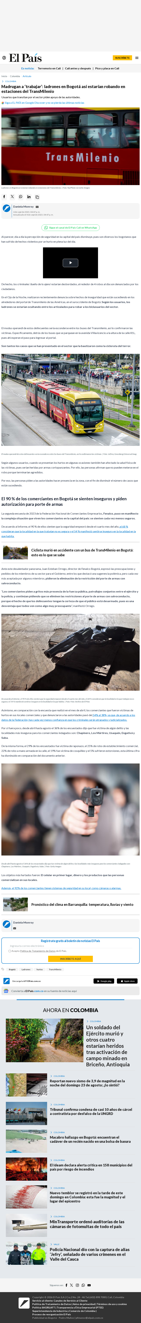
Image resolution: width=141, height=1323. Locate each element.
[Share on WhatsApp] (20, 197)
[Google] (104, 981)
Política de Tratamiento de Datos (38, 950)
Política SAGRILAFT (43, 1307)
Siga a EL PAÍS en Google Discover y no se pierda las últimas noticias (44, 102)
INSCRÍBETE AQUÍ (70, 958)
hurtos (40, 969)
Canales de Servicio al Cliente (70, 1300)
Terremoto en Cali (49, 68)
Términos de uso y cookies (112, 1304)
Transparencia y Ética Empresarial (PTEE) (80, 1307)
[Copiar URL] (37, 197)
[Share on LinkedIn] (29, 197)
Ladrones (26, 969)
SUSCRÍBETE (122, 57)
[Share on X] (12, 197)
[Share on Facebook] (4, 197)
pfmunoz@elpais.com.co (89, 1317)
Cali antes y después (78, 68)
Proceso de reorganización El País (51, 1314)
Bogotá (12, 969)
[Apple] (127, 981)
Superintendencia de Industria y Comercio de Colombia (63, 1310)
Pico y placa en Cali (107, 68)
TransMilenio (55, 969)
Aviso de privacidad (84, 1304)
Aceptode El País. (39, 951)
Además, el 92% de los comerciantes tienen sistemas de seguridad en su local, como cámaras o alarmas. (61, 888)
